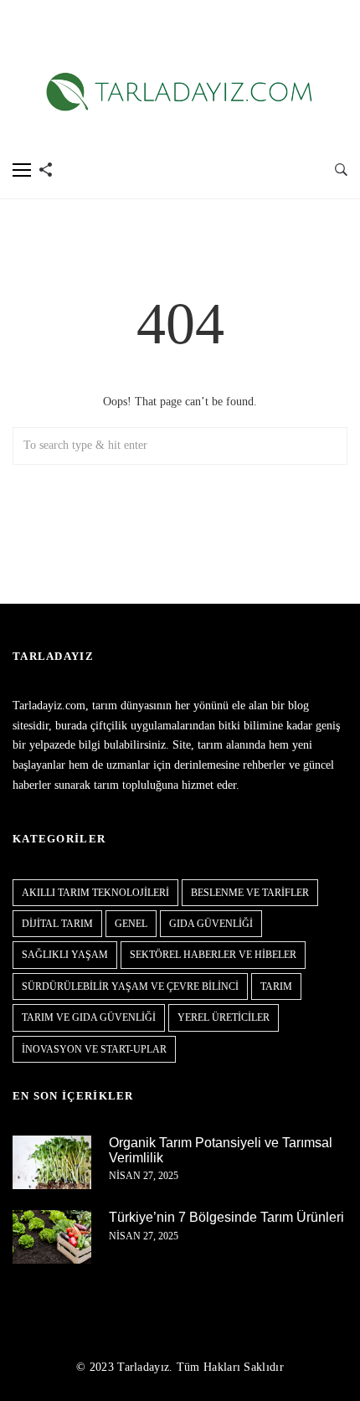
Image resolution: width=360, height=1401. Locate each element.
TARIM (276, 986)
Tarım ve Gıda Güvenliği (89, 1017)
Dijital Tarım (57, 924)
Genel (131, 924)
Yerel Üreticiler (223, 1017)
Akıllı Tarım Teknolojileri (95, 893)
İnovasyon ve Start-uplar (94, 1049)
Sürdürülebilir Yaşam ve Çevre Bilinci (130, 986)
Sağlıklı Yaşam (65, 955)
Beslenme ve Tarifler (250, 893)
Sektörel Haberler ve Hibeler (213, 955)
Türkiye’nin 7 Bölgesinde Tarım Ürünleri (226, 1217)
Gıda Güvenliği (211, 924)
